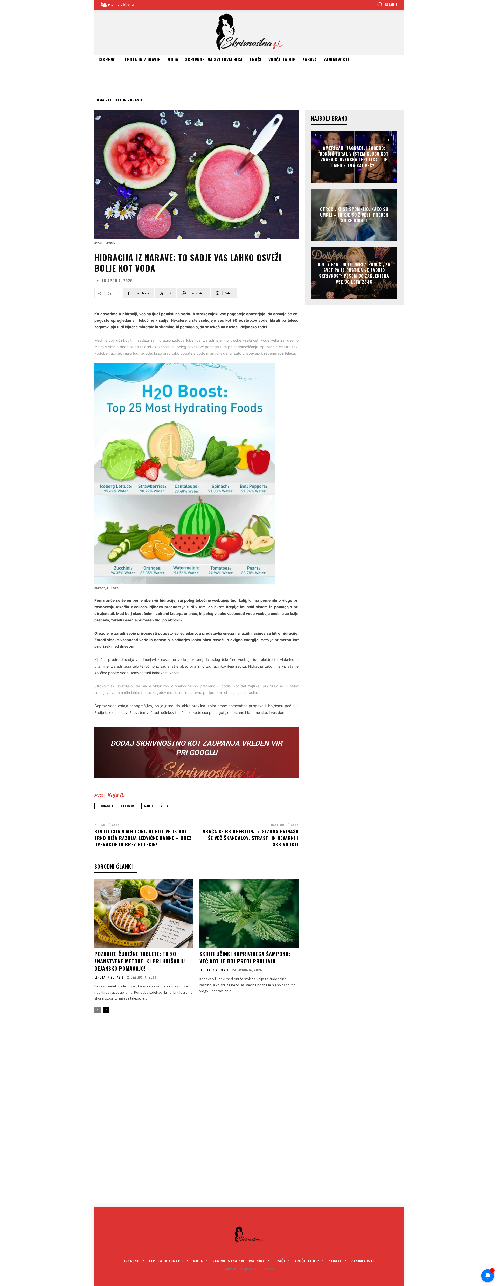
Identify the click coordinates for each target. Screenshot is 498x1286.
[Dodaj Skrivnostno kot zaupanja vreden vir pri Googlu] (196, 752)
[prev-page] (97, 1010)
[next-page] (106, 1010)
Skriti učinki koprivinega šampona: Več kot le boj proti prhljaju (244, 957)
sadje (148, 806)
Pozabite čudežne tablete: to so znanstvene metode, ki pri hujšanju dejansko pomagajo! (139, 961)
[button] (387, 4)
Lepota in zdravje (125, 99)
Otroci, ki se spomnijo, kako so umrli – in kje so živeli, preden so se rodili (354, 215)
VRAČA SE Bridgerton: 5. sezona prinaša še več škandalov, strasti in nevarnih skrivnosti (251, 838)
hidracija (105, 806)
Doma (99, 99)
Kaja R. (116, 794)
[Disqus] (249, 1114)
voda (164, 806)
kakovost (129, 806)
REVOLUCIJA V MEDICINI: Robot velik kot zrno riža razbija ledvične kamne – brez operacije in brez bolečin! (143, 838)
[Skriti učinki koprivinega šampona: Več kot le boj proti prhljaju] (248, 913)
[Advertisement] (188, 76)
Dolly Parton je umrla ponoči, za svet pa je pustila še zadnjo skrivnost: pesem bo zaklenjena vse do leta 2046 (354, 273)
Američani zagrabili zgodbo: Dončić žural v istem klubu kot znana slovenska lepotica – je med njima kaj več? (354, 157)
